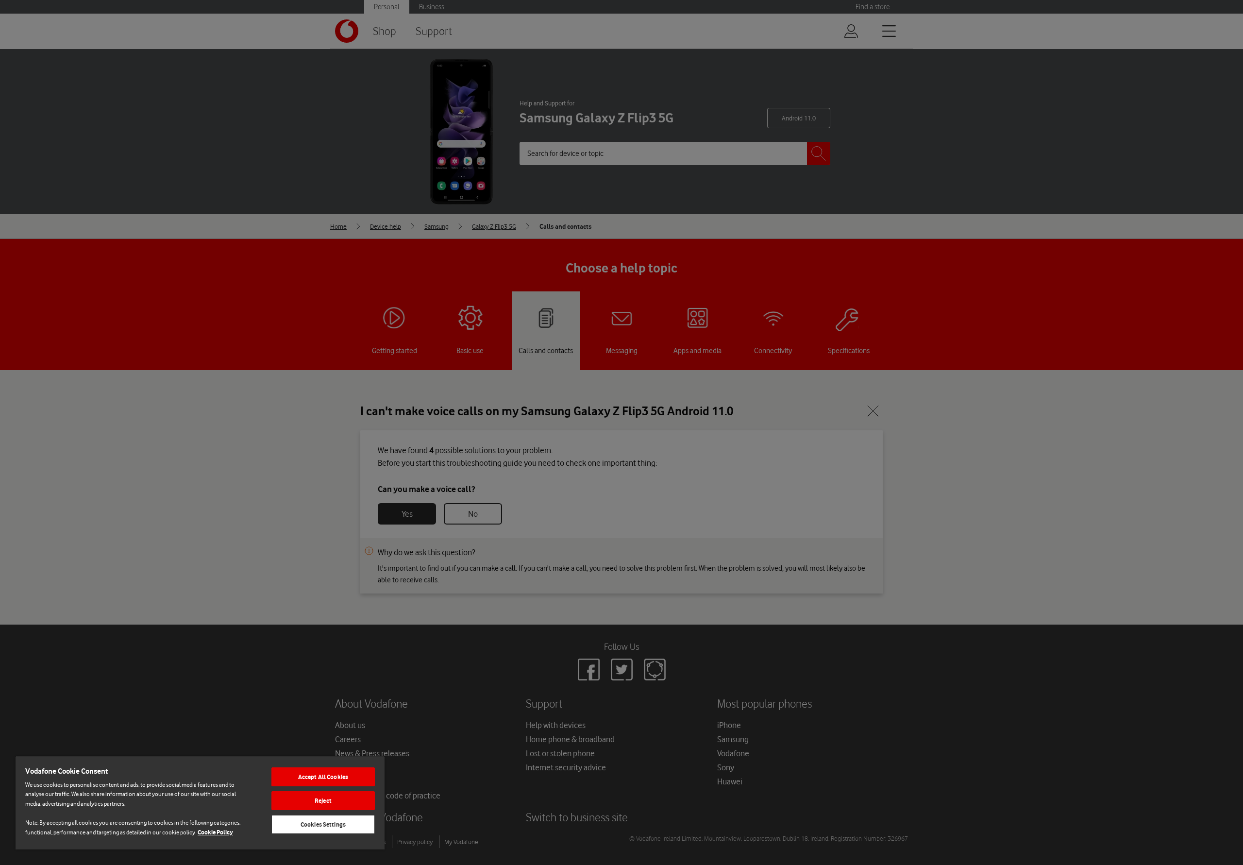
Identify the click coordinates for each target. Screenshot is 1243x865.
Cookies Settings (323, 824)
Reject (323, 800)
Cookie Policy (215, 832)
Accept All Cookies (323, 776)
